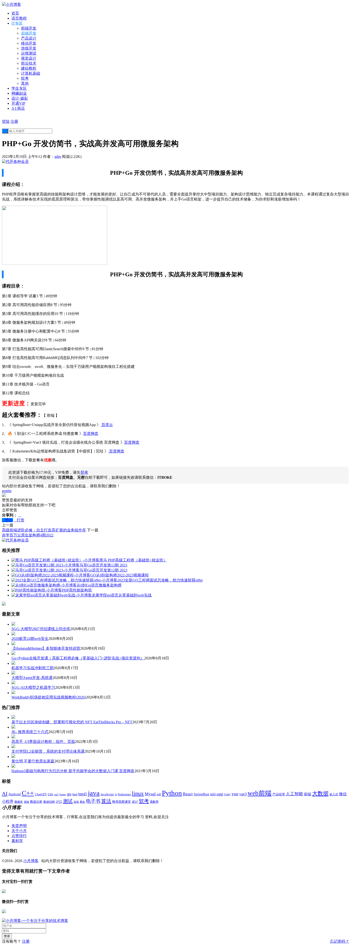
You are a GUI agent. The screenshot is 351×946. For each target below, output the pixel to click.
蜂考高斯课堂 (121, 801)
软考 (25, 78)
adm (57, 156)
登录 (84, 472)
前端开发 (28, 28)
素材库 (17, 841)
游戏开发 (28, 48)
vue (235, 793)
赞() (7, 520)
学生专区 (19, 88)
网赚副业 (19, 93)
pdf (159, 794)
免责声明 (19, 826)
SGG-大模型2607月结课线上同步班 (40, 629)
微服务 (18, 801)
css (50, 794)
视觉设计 (28, 58)
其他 (25, 83)
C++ (28, 793)
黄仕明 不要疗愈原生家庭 (32, 761)
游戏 (76, 801)
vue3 (243, 794)
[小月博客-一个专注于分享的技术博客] (35, 921)
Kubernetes (124, 794)
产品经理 (278, 794)
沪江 (59, 801)
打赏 (19, 520)
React (188, 794)
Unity (227, 794)
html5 (82, 794)
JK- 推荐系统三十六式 (29, 732)
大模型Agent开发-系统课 (32, 678)
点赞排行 (19, 836)
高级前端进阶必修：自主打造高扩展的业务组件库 (44, 530)
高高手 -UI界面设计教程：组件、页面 (43, 742)
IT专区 (17, 23)
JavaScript (107, 794)
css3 (56, 794)
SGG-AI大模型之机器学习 (33, 687)
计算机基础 (30, 73)
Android (14, 794)
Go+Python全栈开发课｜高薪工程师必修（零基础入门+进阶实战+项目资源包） (77, 658)
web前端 (259, 793)
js (116, 794)
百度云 (107, 425)
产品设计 (28, 38)
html (74, 794)
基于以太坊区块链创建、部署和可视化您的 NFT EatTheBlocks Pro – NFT (71, 722)
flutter (62, 794)
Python (172, 793)
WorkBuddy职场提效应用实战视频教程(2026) (48, 697)
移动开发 (28, 43)
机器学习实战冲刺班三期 (32, 668)
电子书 (93, 801)
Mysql (150, 794)
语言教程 (19, 18)
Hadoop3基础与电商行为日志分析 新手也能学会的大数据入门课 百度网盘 (72, 771)
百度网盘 (90, 434)
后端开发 (28, 33)
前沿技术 (28, 63)
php (8, 491)
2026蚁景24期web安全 (29, 639)
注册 (14, 121)
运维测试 (28, 53)
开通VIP (18, 103)
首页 (15, 13)
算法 (106, 801)
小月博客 (30, 861)
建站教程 (28, 68)
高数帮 (154, 801)
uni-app (216, 794)
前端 (307, 794)
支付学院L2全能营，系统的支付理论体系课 (48, 751)
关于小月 (19, 831)
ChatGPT (41, 794)
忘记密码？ (339, 941)
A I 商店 (18, 108)
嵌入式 (334, 794)
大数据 (320, 794)
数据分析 (36, 801)
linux (138, 793)
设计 (135, 801)
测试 (68, 801)
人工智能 (294, 794)
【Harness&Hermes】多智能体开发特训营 (45, 648)
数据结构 (49, 801)
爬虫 (82, 801)
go (4, 491)
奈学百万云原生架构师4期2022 (27, 535)
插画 (26, 802)
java (94, 793)
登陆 (6, 121)
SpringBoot (201, 794)
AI (4, 794)
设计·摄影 (19, 98)
